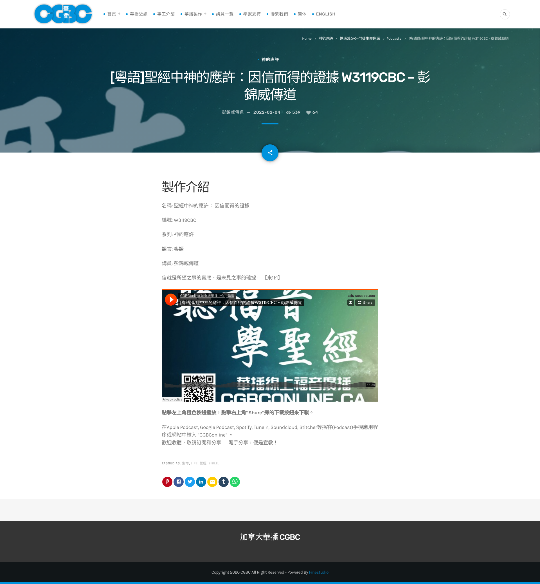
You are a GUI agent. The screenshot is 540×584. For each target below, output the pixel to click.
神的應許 (326, 39)
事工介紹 (166, 14)
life (194, 464)
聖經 (202, 464)
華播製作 (193, 14)
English (326, 14)
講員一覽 (225, 14)
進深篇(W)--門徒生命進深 (360, 39)
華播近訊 (139, 14)
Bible (213, 464)
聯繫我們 (279, 14)
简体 (302, 14)
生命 (185, 464)
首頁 (111, 14)
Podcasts (394, 39)
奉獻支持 (252, 14)
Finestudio (318, 572)
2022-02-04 (266, 112)
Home (306, 39)
